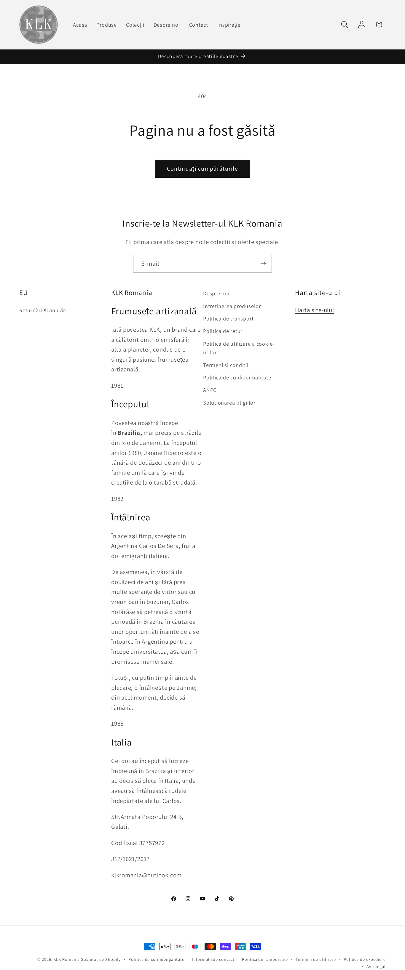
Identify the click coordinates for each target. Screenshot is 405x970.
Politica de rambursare (265, 959)
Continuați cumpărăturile (202, 168)
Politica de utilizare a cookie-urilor (239, 348)
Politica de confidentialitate (237, 377)
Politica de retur (223, 331)
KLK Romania (66, 959)
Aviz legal (376, 966)
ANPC (209, 390)
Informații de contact (213, 959)
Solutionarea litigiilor (229, 402)
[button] (345, 24)
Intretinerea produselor (232, 306)
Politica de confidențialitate (156, 959)
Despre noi (216, 293)
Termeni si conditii (225, 364)
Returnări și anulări (43, 310)
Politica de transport (228, 318)
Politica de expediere (365, 959)
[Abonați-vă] (263, 264)
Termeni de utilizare (316, 959)
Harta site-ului (314, 310)
